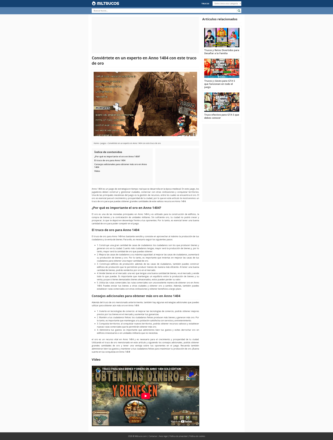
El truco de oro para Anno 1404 (109, 160)
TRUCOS (205, 3)
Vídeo (97, 171)
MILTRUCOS (107, 3)
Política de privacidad (178, 436)
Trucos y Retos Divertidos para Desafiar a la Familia (221, 52)
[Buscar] (239, 10)
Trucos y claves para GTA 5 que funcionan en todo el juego (219, 84)
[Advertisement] (145, 35)
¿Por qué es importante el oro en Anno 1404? (117, 156)
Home (96, 143)
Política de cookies (197, 436)
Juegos (103, 143)
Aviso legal (163, 436)
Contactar (153, 436)
